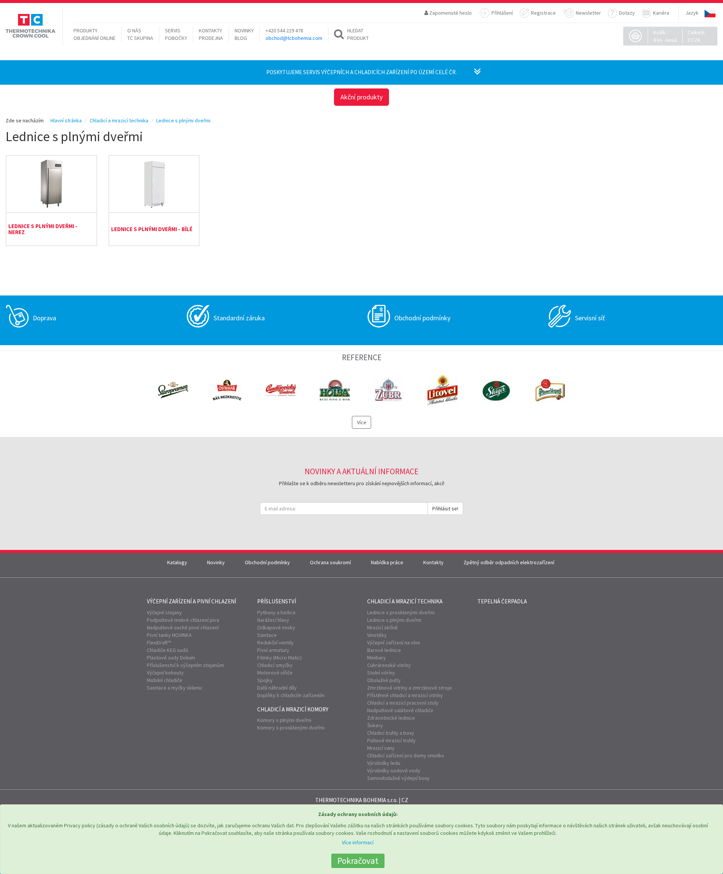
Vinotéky (377, 635)
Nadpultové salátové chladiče (400, 710)
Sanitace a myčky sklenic (175, 687)
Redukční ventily (275, 642)
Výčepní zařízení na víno (393, 642)
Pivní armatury (273, 650)
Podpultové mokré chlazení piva (183, 620)
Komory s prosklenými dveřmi (291, 727)
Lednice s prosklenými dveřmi (401, 612)
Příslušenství (276, 601)
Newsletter (588, 12)
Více (361, 422)
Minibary (376, 657)
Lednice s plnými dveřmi (394, 620)
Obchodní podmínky (267, 562)
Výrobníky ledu (383, 763)
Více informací (358, 842)
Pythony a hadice (276, 612)
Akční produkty (361, 97)
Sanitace (267, 635)
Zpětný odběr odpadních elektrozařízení (509, 562)
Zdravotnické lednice (391, 717)
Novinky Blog (244, 34)
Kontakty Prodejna (211, 34)
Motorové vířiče (275, 672)
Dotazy (627, 12)
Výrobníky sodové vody (393, 770)
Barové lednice (384, 650)
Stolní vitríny (381, 672)
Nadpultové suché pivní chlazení (183, 627)
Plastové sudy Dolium (171, 657)
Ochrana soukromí (330, 562)
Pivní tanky (169, 635)
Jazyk (692, 12)
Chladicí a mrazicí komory (292, 709)
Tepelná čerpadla (502, 601)
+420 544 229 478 (284, 30)
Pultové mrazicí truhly (391, 740)
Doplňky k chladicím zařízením (291, 695)
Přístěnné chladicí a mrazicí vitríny (405, 695)
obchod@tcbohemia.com (293, 38)
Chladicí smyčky (275, 665)
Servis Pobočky (176, 34)
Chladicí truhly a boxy (390, 732)
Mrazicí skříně (382, 627)
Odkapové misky (276, 627)
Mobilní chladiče (164, 680)
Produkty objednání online (94, 34)
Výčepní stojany (164, 612)
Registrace (543, 12)
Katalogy (177, 562)
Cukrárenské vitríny (389, 665)
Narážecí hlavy (273, 620)
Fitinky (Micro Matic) (279, 657)
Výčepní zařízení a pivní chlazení (191, 601)
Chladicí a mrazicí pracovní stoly (403, 702)
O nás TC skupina (140, 34)
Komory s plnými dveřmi (284, 720)
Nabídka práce (387, 562)
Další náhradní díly (277, 687)
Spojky (265, 680)
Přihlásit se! (445, 508)
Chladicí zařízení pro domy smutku (405, 755)
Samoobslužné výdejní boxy (398, 778)
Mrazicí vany (381, 748)
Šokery (375, 725)
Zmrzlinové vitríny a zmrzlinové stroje (409, 687)
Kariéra (661, 12)
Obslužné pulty (384, 680)
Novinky (216, 562)
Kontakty (433, 562)
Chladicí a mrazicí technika (404, 601)
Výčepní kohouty (165, 672)
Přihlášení (502, 12)
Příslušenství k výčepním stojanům (185, 665)
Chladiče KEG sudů (167, 650)
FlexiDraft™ (159, 642)
